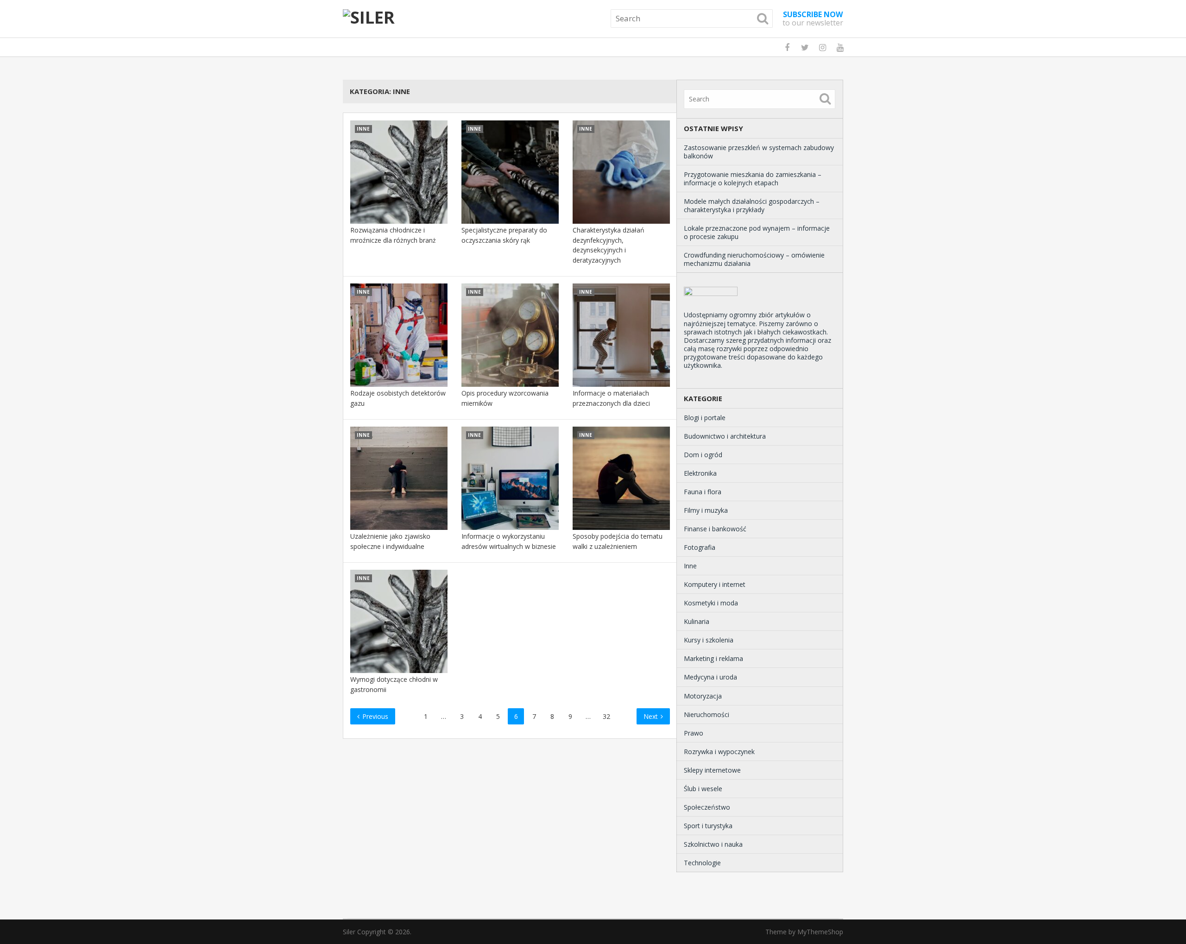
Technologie (702, 862)
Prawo (693, 733)
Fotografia (699, 547)
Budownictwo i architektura (725, 436)
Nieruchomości (706, 714)
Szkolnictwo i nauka (713, 844)
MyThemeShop (820, 931)
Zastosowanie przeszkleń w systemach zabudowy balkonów (759, 151)
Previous (374, 716)
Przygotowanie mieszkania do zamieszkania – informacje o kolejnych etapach (752, 178)
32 (606, 716)
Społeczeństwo (707, 807)
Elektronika (700, 473)
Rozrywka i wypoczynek (719, 751)
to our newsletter (812, 18)
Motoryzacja (703, 696)
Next (651, 716)
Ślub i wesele (703, 788)
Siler (349, 931)
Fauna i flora (702, 491)
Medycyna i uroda (710, 677)
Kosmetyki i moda (711, 602)
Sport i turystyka (708, 825)
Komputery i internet (714, 584)
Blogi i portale (704, 417)
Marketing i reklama (713, 658)
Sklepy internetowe (712, 770)
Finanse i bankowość (715, 528)
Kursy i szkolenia (708, 640)
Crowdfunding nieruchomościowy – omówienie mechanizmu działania (754, 259)
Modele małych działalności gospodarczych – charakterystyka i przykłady (752, 205)
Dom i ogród (703, 454)
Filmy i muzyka (706, 510)
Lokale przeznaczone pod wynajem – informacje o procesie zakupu (757, 232)
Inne (690, 565)
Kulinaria (696, 621)
